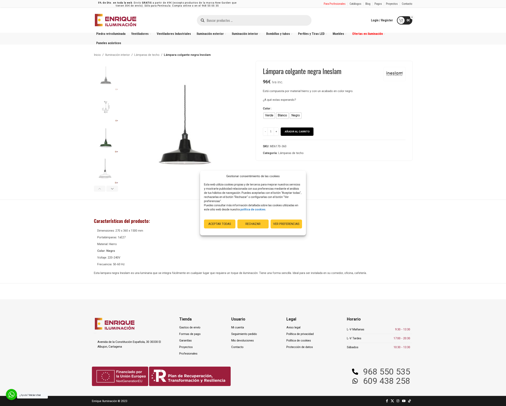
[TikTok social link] (409, 401)
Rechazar (253, 224)
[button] (100, 189)
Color (266, 108)
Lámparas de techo (147, 55)
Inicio (97, 55)
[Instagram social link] (398, 401)
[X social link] (392, 401)
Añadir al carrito (297, 131)
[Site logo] (115, 20)
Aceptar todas (219, 224)
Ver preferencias (286, 224)
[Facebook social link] (387, 401)
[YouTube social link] (404, 401)
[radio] (269, 116)
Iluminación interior (117, 55)
